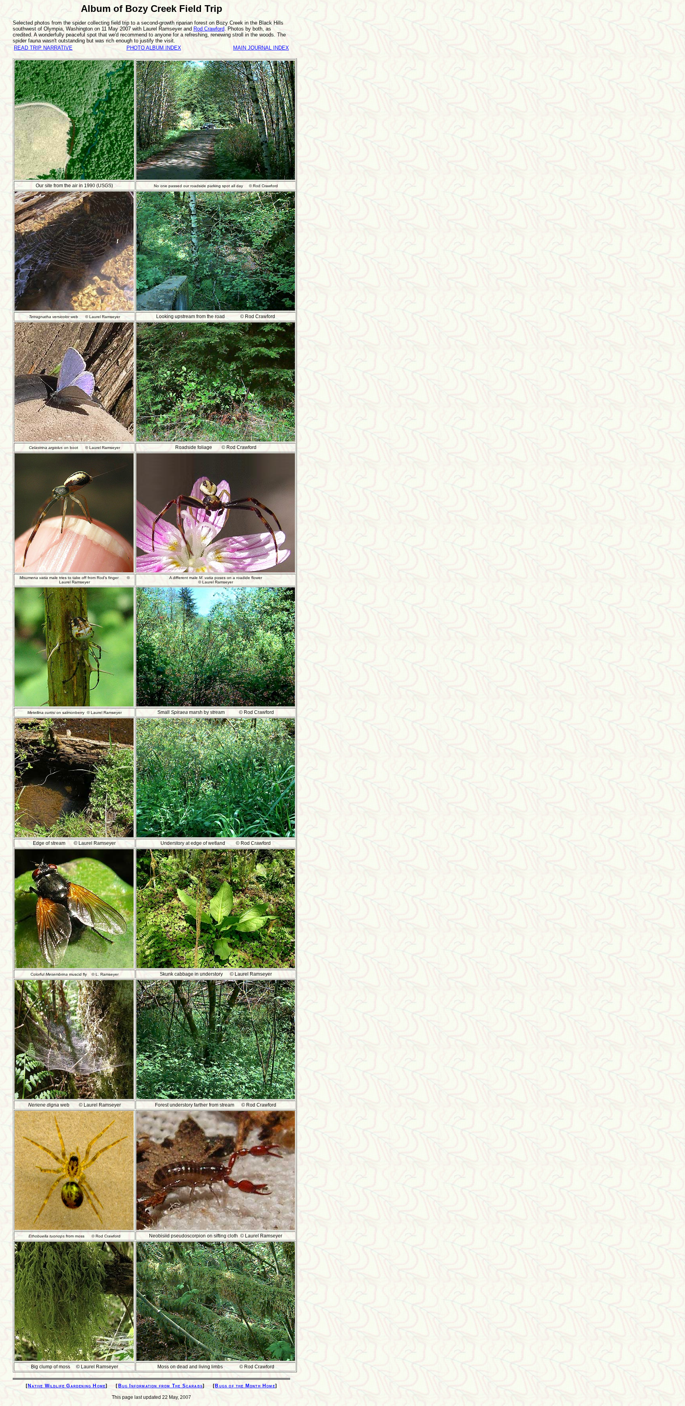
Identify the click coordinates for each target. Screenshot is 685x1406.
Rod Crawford (208, 29)
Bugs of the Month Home (245, 1386)
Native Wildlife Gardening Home (66, 1386)
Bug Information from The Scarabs (160, 1386)
